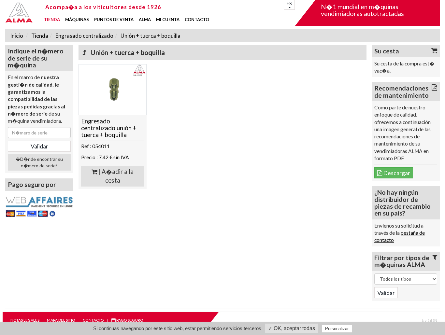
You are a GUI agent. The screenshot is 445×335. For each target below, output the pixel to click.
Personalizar (337, 328)
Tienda (52, 20)
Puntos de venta (114, 20)
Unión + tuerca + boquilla (150, 35)
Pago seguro (129, 320)
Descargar (396, 172)
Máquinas (77, 20)
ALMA (145, 20)
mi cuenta (167, 20)
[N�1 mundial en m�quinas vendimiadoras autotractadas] (23, 12)
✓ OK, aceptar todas (291, 328)
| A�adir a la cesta (115, 176)
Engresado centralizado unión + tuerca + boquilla (108, 128)
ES (289, 3)
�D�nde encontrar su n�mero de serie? (39, 162)
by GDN (429, 320)
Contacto (197, 20)
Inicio (16, 35)
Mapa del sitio (61, 320)
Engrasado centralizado (83, 35)
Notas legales (24, 320)
